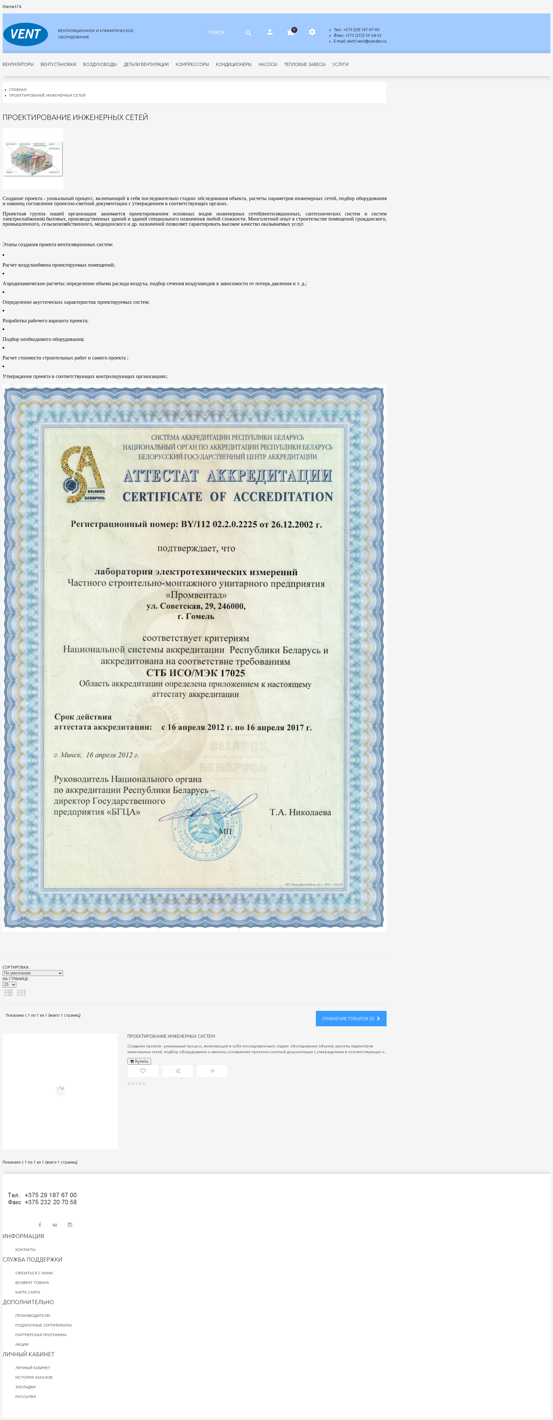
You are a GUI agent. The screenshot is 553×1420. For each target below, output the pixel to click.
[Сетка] (21, 993)
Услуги (341, 64)
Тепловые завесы (304, 64)
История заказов (33, 1377)
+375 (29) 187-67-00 (361, 30)
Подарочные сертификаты (43, 1325)
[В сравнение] (177, 1071)
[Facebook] (39, 1225)
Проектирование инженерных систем (171, 1036)
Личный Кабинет (32, 1368)
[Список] (8, 993)
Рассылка (25, 1396)
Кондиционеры (234, 64)
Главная (18, 89)
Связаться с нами (34, 1273)
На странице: (16, 979)
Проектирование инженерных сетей (47, 95)
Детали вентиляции (146, 64)
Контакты (25, 1249)
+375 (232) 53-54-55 (363, 35)
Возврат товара (32, 1282)
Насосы (268, 64)
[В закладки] (143, 1071)
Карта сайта (27, 1292)
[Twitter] (54, 1225)
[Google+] (70, 1225)
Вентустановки (58, 64)
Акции (21, 1344)
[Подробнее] (212, 1071)
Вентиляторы (18, 64)
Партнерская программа (41, 1335)
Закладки (25, 1387)
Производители (32, 1315)
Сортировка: (16, 967)
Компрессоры (192, 64)
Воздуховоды (100, 64)
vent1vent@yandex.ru (367, 41)
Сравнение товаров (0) (348, 1018)
